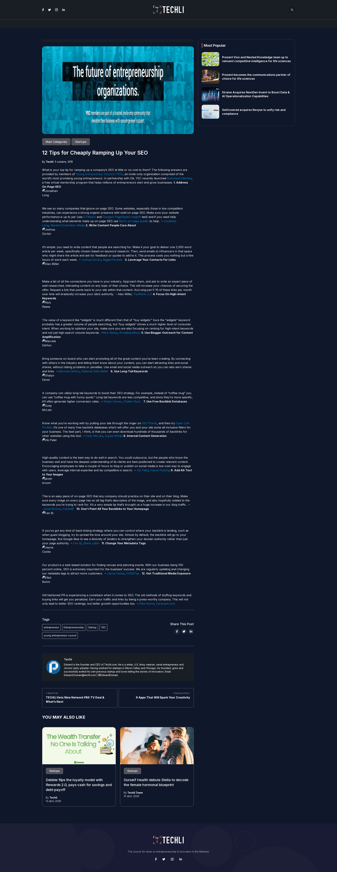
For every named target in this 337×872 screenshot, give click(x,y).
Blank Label (91, 543)
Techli (50, 161)
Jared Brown (52, 509)
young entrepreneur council (60, 635)
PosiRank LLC (143, 294)
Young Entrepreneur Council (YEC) (99, 174)
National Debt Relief (94, 371)
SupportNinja (114, 436)
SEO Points (149, 423)
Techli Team (135, 792)
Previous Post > (182, 693)
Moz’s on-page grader (134, 221)
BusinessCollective (179, 178)
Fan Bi (77, 543)
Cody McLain (94, 436)
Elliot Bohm (146, 603)
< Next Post (52, 693)
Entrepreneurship (74, 627)
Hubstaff (68, 509)
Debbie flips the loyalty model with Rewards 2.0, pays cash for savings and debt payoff (79, 785)
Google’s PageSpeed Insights (122, 217)
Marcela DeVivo (69, 371)
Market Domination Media (68, 225)
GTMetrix (89, 217)
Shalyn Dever (112, 401)
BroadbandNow (129, 332)
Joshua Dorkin (91, 259)
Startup (92, 627)
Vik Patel (142, 470)
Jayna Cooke (115, 573)
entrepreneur (51, 627)
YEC (103, 627)
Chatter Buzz (132, 401)
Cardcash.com (165, 603)
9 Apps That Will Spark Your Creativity (163, 697)
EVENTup (132, 573)
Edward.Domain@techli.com (80, 675)
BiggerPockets (112, 259)
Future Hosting (160, 470)
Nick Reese (110, 332)
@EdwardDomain (108, 675)
